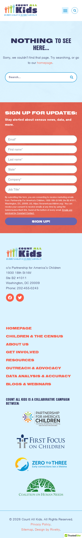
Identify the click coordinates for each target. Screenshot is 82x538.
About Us (17, 344)
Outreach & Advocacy (33, 368)
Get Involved (22, 352)
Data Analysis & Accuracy (38, 376)
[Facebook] (10, 298)
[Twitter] (20, 298)
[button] (65, 10)
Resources (20, 360)
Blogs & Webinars (28, 384)
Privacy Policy (41, 524)
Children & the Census (34, 336)
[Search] (72, 77)
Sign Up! (41, 221)
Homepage (19, 328)
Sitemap (27, 529)
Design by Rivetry (47, 529)
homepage (44, 63)
